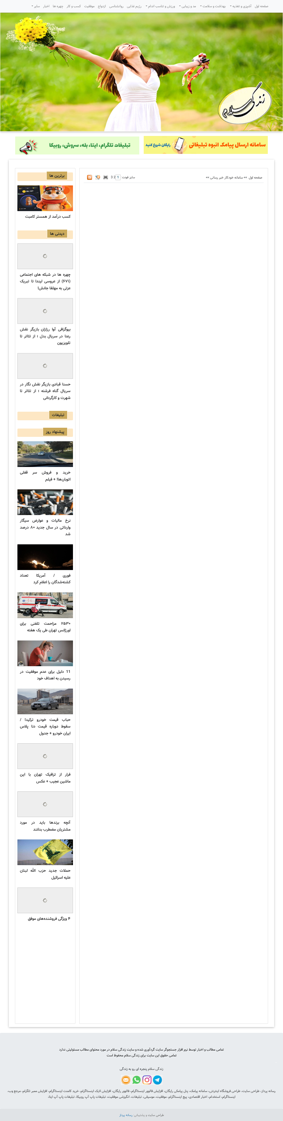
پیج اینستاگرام (178, 1096)
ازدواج (102, 6)
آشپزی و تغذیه (241, 6)
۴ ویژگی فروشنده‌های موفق (49, 919)
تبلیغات (137, 1096)
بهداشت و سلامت (214, 6)
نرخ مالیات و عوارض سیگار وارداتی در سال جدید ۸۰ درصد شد (45, 527)
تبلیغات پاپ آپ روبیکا (91, 1096)
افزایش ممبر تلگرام (35, 1091)
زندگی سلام (155, 1069)
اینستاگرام (228, 1096)
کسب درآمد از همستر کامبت (47, 217)
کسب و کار (74, 6)
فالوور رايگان (121, 1091)
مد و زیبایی (188, 6)
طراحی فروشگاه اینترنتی (224, 1091)
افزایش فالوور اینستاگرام (147, 1091)
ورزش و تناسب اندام (161, 6)
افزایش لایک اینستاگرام (96, 1091)
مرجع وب (15, 1091)
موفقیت (89, 6)
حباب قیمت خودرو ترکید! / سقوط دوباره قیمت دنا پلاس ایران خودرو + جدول (45, 726)
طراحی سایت (251, 1091)
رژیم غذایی (134, 6)
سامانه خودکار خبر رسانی (226, 177)
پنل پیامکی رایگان (176, 1091)
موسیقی (149, 1096)
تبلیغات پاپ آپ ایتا (62, 1096)
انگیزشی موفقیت (119, 1096)
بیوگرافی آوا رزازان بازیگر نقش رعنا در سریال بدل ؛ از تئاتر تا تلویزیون (45, 336)
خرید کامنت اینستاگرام (64, 1091)
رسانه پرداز (268, 1091)
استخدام (214, 1096)
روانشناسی (116, 6)
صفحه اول (261, 6)
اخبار (46, 6)
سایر (36, 6)
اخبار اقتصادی (198, 1096)
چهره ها (58, 6)
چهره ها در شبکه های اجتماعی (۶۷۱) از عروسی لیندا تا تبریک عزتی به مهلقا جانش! (45, 281)
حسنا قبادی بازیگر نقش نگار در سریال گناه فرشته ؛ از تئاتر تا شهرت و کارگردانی (45, 391)
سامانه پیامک (198, 1091)
